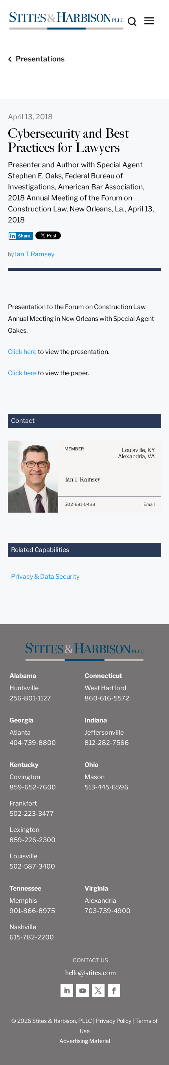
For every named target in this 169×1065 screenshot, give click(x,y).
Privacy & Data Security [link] (45, 576)
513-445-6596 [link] (106, 787)
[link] (66, 21)
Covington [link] (24, 777)
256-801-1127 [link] (30, 698)
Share (24, 236)
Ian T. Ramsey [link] (34, 254)
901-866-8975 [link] (32, 911)
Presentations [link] (40, 59)
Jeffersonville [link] (104, 732)
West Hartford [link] (105, 688)
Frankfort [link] (23, 803)
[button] (149, 20)
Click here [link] (22, 352)
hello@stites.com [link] (90, 973)
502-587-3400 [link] (32, 866)
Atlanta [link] (20, 732)
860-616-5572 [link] (106, 698)
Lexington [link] (24, 829)
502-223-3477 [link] (31, 813)
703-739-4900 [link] (107, 911)
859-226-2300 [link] (32, 840)
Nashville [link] (22, 927)
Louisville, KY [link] (138, 449)
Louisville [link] (23, 856)
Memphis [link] (23, 900)
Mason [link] (94, 777)
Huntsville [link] (24, 688)
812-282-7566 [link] (106, 742)
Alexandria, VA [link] (136, 456)
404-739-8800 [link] (32, 742)
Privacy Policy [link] (113, 1020)
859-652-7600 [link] (32, 787)
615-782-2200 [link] (31, 937)
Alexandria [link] (100, 900)
